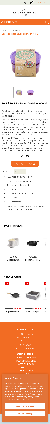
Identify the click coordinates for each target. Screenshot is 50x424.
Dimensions (20, 172)
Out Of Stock (24, 163)
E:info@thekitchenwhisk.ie (25, 348)
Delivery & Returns (26, 361)
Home (4, 31)
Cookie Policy (26, 370)
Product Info (8, 172)
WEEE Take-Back (26, 364)
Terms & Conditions (26, 357)
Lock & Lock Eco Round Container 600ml (20, 34)
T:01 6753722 (25, 345)
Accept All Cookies (25, 406)
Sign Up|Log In (25, 2)
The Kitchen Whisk (25, 12)
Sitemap (26, 373)
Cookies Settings (25, 413)
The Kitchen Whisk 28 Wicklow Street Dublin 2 (25, 337)
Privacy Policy (26, 367)
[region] (25, 398)
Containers (16, 31)
